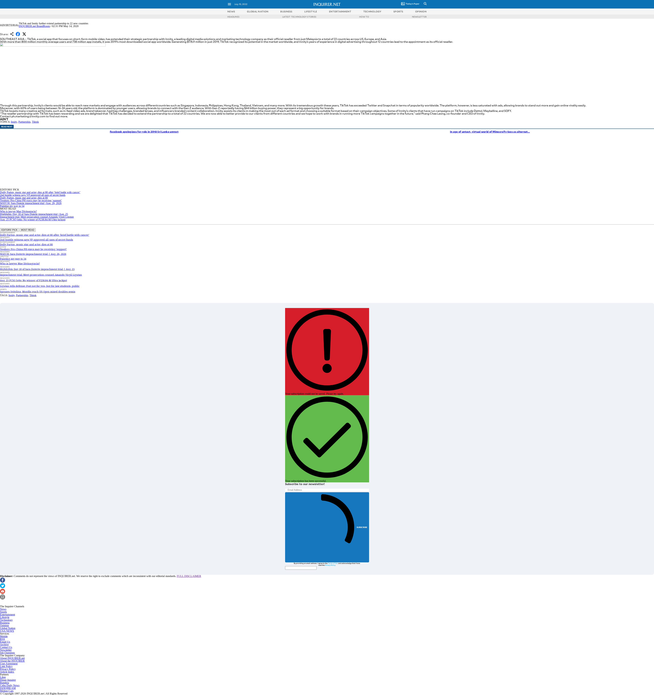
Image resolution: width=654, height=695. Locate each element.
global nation (257, 11)
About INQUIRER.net (12, 658)
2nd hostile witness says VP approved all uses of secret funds (32, 195)
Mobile (4, 636)
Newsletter (6, 650)
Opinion (4, 625)
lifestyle (310, 11)
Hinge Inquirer (8, 679)
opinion (421, 11)
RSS (2, 639)
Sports (3, 611)
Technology (6, 620)
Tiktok (35, 121)
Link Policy (6, 666)
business (286, 11)
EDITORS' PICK (9, 230)
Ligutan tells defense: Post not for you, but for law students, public (40, 286)
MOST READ (27, 230)
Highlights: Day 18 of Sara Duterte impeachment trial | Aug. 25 (34, 214)
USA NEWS (7, 630)
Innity (14, 121)
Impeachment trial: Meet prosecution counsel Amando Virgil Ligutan (37, 216)
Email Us (5, 641)
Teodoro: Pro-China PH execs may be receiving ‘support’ (31, 200)
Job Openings (7, 652)
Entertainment (7, 614)
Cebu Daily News (9, 685)
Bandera (4, 682)
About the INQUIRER (12, 660)
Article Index (7, 671)
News (231, 11)
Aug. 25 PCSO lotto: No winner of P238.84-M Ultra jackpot (32, 219)
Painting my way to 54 (12, 205)
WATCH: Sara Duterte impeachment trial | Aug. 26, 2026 (30, 203)
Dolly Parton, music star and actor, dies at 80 (24, 197)
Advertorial (9, 25)
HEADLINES (233, 16)
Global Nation (7, 628)
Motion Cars (6, 690)
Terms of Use (333, 563)
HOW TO (364, 16)
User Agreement (9, 663)
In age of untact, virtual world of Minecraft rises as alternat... (490, 131)
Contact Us (6, 647)
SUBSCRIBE (362, 527)
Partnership (24, 121)
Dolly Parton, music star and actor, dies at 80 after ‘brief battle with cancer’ (40, 192)
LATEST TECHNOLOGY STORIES (299, 16)
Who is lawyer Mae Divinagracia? (18, 211)
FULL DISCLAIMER (189, 576)
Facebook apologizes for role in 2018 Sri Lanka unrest (144, 131)
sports (398, 11)
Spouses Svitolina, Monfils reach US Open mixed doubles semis (37, 291)
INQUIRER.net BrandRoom (34, 26)
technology (372, 11)
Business (5, 622)
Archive (4, 644)
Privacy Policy (330, 565)
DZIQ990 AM (8, 688)
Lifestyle (4, 617)
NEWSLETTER (419, 16)
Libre (3, 677)
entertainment (340, 11)
